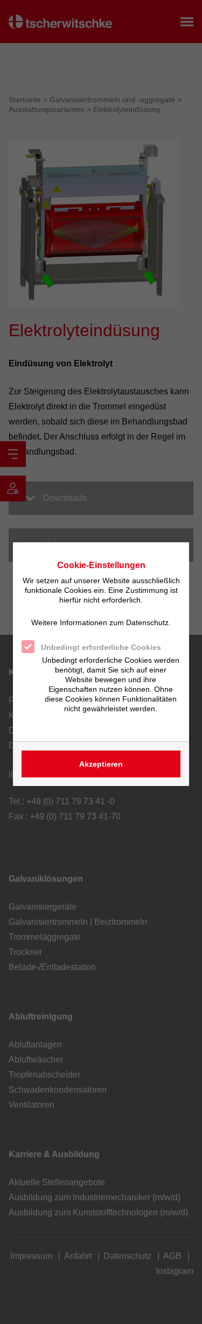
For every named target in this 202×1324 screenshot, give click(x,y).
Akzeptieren (101, 764)
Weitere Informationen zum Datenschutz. (101, 622)
